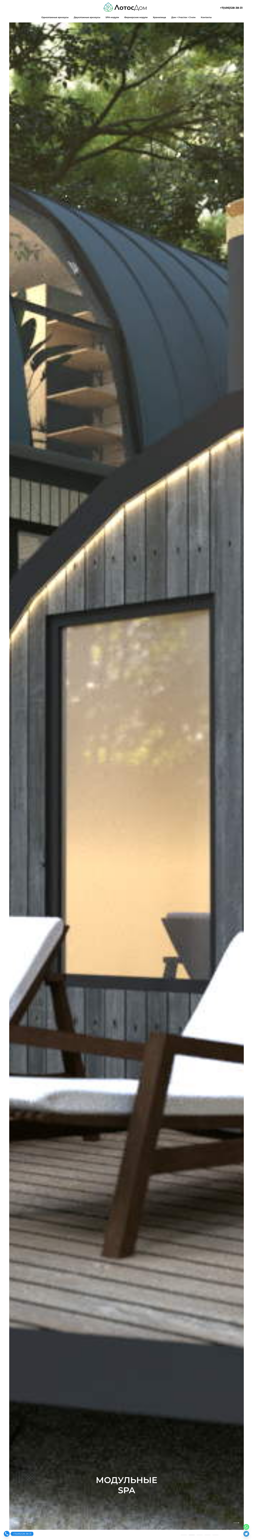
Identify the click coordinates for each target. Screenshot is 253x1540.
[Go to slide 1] (192, 1535)
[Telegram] (246, 1534)
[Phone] (7, 1534)
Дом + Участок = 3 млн (183, 17)
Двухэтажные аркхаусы (87, 17)
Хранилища (159, 17)
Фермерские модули (136, 17)
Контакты (206, 17)
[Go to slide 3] (207, 1535)
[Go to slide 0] (184, 1535)
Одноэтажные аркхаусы (55, 17)
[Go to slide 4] (215, 1535)
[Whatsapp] (246, 1527)
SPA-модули (112, 17)
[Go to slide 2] (200, 1535)
